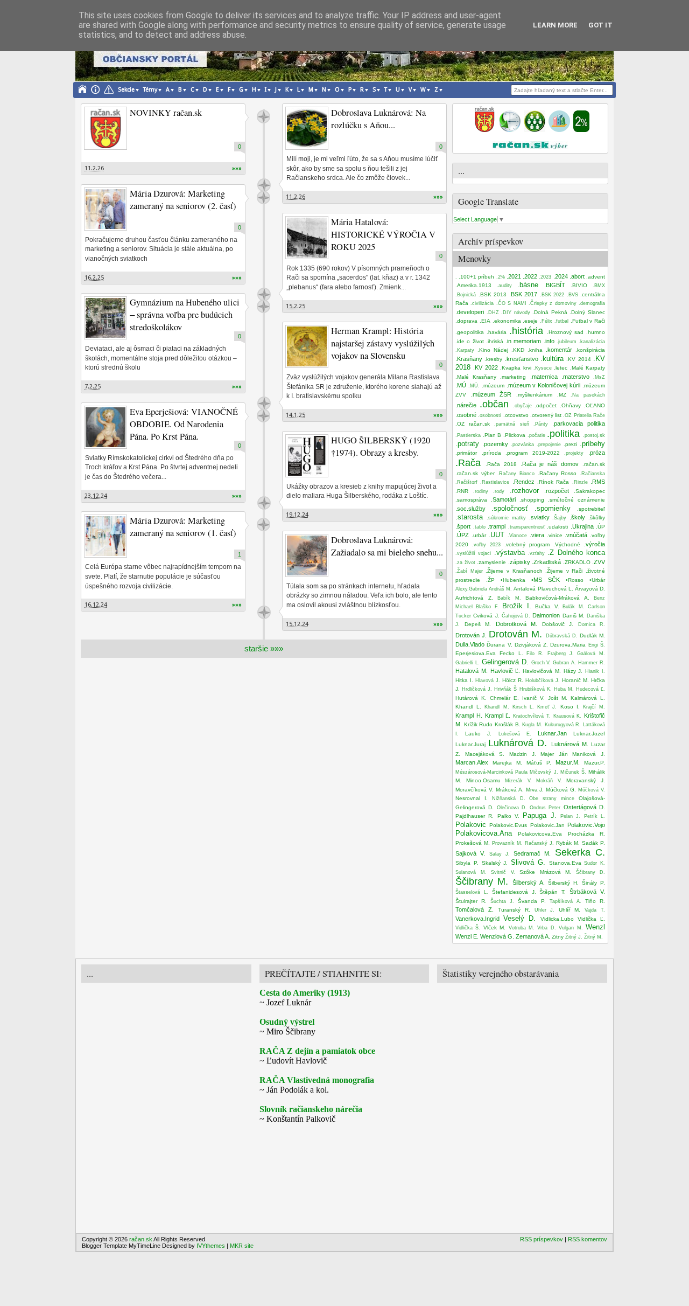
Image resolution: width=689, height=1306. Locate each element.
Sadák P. (593, 843)
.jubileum (566, 341)
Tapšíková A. (565, 901)
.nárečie (465, 405)
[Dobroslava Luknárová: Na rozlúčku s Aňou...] (306, 128)
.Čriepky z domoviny (552, 303)
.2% (500, 277)
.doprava (466, 321)
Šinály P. (593, 883)
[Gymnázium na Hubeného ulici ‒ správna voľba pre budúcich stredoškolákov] (105, 317)
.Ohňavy (570, 405)
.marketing (513, 377)
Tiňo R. (595, 901)
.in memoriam (523, 341)
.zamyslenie (491, 562)
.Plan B (492, 435)
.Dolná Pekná (549, 312)
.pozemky (495, 444)
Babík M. (509, 598)
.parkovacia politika (578, 423)
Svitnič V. (503, 872)
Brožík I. (516, 606)
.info (549, 341)
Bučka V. (547, 606)
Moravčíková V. (474, 790)
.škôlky (596, 517)
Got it (600, 25)
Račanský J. (539, 843)
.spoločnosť (509, 508)
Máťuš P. (538, 763)
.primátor (466, 453)
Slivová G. (528, 862)
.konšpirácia (590, 350)
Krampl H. (468, 715)
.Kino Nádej (492, 350)
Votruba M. (522, 927)
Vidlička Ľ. (591, 919)
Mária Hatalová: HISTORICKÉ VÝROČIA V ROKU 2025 (383, 234)
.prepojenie (549, 444)
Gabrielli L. (467, 662)
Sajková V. (470, 853)
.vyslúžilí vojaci (473, 553)
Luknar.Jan (552, 733)
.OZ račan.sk (472, 424)
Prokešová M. (472, 843)
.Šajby (559, 517)
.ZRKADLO (576, 562)
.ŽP (490, 580)
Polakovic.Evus (508, 825)
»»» (237, 168)
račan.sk (264, 185)
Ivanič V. (533, 698)
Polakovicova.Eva (540, 834)
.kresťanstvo (521, 359)
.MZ (561, 395)
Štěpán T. (552, 892)
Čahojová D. (516, 616)
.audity (504, 285)
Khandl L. (468, 707)
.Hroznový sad (565, 332)
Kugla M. (532, 724)
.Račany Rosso (557, 473)
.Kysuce (542, 368)
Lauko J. (478, 734)
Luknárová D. (517, 743)
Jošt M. (557, 698)
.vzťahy (536, 553)
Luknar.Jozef (589, 734)
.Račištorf (466, 482)
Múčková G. (561, 790)
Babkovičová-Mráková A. (557, 598)
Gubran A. (564, 662)
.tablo (479, 527)
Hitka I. (464, 680)
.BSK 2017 (523, 294)
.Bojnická (465, 294)
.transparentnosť (526, 527)
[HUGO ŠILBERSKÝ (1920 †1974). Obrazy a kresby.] (306, 455)
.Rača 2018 (501, 464)
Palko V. (508, 816)
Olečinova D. (512, 807)
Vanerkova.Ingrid (477, 918)
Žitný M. (593, 937)
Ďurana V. (499, 645)
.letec (560, 368)
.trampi (496, 526)
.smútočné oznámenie (576, 500)
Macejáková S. (485, 754)
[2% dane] (581, 130)
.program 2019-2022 (532, 453)
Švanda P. (532, 901)
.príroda (491, 453)
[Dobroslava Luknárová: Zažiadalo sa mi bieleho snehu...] (306, 555)
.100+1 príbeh (476, 277)
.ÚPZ (462, 535)
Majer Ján (554, 754)
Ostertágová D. (584, 807)
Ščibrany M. (481, 881)
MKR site (242, 1245)
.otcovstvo (516, 415)
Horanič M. (575, 680)
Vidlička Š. (467, 927)
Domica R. (592, 624)
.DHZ (493, 312)
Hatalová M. (471, 671)
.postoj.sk (594, 435)
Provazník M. (507, 843)
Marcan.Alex (471, 762)
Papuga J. (539, 815)
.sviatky (539, 517)
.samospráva (471, 500)
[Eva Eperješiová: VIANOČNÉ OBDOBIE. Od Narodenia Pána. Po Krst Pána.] (105, 427)
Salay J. (499, 854)
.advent (595, 277)
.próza (596, 452)
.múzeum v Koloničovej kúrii (544, 385)
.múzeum (493, 385)
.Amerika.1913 (473, 285)
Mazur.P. (594, 763)
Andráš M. (500, 589)
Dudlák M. (592, 635)
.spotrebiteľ (591, 509)
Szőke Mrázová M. (545, 872)
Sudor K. (594, 863)
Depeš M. (478, 624)
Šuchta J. (502, 901)
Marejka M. (507, 763)
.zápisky (519, 562)
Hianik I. (595, 671)
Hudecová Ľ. (590, 689)
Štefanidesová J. (514, 892)
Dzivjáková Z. (531, 645)
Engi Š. (596, 645)
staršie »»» (263, 648)
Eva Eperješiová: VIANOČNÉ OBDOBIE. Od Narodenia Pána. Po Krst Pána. (184, 424)
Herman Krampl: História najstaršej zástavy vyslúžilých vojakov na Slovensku (382, 343)
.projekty (573, 453)
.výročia (594, 544)
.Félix (546, 321)
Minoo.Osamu (483, 780)
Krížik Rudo (478, 724)
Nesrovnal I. (471, 798)
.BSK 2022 (552, 294)
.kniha (535, 350)
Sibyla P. (467, 863)
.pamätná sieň (511, 424)
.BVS (572, 294)
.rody (498, 491)
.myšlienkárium (534, 395)
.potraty (467, 444)
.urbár (479, 535)
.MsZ (599, 377)
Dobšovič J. (558, 624)
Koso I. (570, 707)
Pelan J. (570, 816)
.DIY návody (515, 312)
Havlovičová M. (542, 671)
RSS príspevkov (541, 1239)
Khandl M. (496, 707)
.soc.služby (470, 508)
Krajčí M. (594, 707)
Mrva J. (535, 790)
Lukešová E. (514, 734)
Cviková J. (486, 616)
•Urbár (597, 580)
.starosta (469, 517)
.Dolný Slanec (587, 312)
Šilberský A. (528, 882)
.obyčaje (522, 405)
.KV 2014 (578, 359)
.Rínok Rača (553, 482)
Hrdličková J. (477, 689)
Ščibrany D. (591, 872)
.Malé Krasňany (475, 377)
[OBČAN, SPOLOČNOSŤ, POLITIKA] (534, 130)
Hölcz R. (512, 680)
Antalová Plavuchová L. (543, 589)
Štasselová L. (471, 892)
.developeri (469, 312)
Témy (150, 89)
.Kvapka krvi (515, 368)
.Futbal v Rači (588, 321)
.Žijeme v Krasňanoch (514, 571)
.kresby (493, 359)
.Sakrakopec (589, 491)
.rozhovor (524, 491)
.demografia (592, 303)
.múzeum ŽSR (491, 394)
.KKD (517, 350)
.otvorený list (545, 415)
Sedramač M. (532, 853)
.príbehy (592, 444)
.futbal (561, 321)
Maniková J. (588, 754)
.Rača (468, 462)
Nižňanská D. (508, 798)
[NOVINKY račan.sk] (105, 128)
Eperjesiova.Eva (475, 653)
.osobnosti (489, 415)
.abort (577, 276)
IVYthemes (210, 1245)
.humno (595, 332)
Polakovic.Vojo (586, 825)
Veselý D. (519, 918)
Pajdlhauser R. (474, 816)
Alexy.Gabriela (471, 589)
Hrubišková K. (535, 689)
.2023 (545, 277)
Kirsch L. (523, 707)
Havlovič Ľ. (505, 671)
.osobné (465, 415)
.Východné (566, 544)
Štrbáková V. (587, 891)
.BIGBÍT (554, 285)
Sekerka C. (580, 852)
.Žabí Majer (469, 571)
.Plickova (514, 435)
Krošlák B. (508, 724)
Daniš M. (574, 616)
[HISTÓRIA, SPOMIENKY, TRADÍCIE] (510, 130)
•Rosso (574, 580)
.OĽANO (594, 405)
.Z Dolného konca (576, 552)
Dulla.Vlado (469, 644)
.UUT (496, 535)
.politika (563, 433)
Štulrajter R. (471, 901)
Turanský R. (514, 910)
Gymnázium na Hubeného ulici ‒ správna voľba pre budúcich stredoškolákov (185, 314)
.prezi (570, 444)
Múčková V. (591, 790)
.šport (462, 526)
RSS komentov (587, 1239)
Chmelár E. (504, 698)
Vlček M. (494, 927)
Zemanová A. (533, 936)
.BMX (599, 285)
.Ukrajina (582, 526)
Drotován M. (515, 634)
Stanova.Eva (565, 863)
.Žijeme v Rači (563, 571)
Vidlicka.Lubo (557, 919)
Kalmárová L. (588, 698)
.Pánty (540, 424)
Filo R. (535, 653)
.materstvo (575, 376)
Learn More (555, 25)
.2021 (514, 276)
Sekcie (126, 89)
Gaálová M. (591, 653)
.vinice (555, 535)
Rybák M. (568, 843)
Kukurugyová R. (563, 724)
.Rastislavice (494, 482)
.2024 (560, 276)
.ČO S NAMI (511, 303)
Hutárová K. (471, 698)
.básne (527, 285)
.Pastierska (468, 435)
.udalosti (557, 527)
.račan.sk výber (475, 473)
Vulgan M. (570, 927)
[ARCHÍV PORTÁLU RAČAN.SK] (559, 130)
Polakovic (470, 825)
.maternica (544, 376)
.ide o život (469, 341)
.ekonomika (507, 321)
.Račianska (592, 473)
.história (526, 330)
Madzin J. (522, 754)
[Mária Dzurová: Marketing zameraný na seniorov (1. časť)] (105, 536)
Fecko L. (511, 653)
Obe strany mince (551, 798)
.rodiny (480, 491)
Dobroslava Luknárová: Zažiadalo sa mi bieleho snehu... (387, 546)
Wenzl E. (467, 936)
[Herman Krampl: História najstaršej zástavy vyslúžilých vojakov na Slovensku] (306, 346)
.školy (577, 517)
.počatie (536, 435)
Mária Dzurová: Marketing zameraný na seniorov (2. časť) (183, 199)
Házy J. (573, 671)
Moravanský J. (585, 780)
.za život (465, 562)
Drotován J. (471, 635)
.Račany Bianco (516, 473)
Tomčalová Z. (474, 909)
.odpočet (546, 405)
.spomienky (553, 508)
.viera (537, 535)
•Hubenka (513, 580)
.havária (497, 332)
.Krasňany (468, 359)
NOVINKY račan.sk (166, 113)
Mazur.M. (568, 762)
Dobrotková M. (517, 624)
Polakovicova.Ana (483, 833)
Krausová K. (567, 716)
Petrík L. (594, 816)
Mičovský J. (544, 772)
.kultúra (552, 359)
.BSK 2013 (493, 294)
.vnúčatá (576, 535)
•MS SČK (545, 579)
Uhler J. (545, 910)
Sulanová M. (471, 872)
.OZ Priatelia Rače (584, 415)
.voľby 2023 (486, 544)
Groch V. (541, 662)
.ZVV (598, 562)
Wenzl (595, 927)
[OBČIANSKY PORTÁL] (484, 130)
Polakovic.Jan (547, 825)
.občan (494, 404)
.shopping (531, 500)
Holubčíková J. (542, 680)
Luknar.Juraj (470, 744)
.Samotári (503, 499)
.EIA (485, 321)
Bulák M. (573, 606)
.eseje (530, 321)
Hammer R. (591, 662)
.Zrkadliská (546, 562)
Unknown (263, 116)
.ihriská (494, 341)
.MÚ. (474, 385)
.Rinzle (580, 482)
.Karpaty (464, 350)
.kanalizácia (592, 341)
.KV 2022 (485, 367)
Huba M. (564, 689)
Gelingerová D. (505, 662)
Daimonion (546, 615)
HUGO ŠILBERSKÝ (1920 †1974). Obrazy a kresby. (380, 446)
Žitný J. (573, 937)
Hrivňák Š (505, 689)
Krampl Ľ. (498, 715)
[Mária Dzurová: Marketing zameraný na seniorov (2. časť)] (105, 209)
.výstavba (509, 552)
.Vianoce (517, 535)
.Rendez (523, 481)
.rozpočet (556, 491)
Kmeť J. (547, 707)
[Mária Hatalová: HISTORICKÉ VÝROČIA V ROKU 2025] (306, 237)
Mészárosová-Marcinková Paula (491, 772)
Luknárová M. (569, 744)
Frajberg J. (560, 653)
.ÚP (600, 527)
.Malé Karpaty (587, 368)
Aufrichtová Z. (474, 598)
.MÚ (460, 385)
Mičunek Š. (573, 772)
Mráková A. (510, 790)
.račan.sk (593, 464)
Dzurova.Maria (568, 645)
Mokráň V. (549, 780)
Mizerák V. (518, 780)
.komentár (559, 349)
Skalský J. (495, 863)
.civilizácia (482, 303)
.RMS (597, 481)
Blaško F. (487, 606)
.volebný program (527, 544)
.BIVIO (579, 285)
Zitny (558, 937)
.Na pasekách (588, 395)
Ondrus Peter (545, 807)
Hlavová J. (487, 680)
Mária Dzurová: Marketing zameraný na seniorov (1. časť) (183, 527)
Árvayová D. (590, 589)
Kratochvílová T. (532, 716)
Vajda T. (595, 910)
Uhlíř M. (569, 910)
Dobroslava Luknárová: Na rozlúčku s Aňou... (378, 119)
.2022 (530, 276)
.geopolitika (469, 332)
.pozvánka (522, 444)
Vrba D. (546, 927)
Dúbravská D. (562, 635)
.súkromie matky (506, 517)
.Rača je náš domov (550, 464)
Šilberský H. (563, 883)
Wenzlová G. (497, 936)
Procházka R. (586, 834)
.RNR (461, 491)
